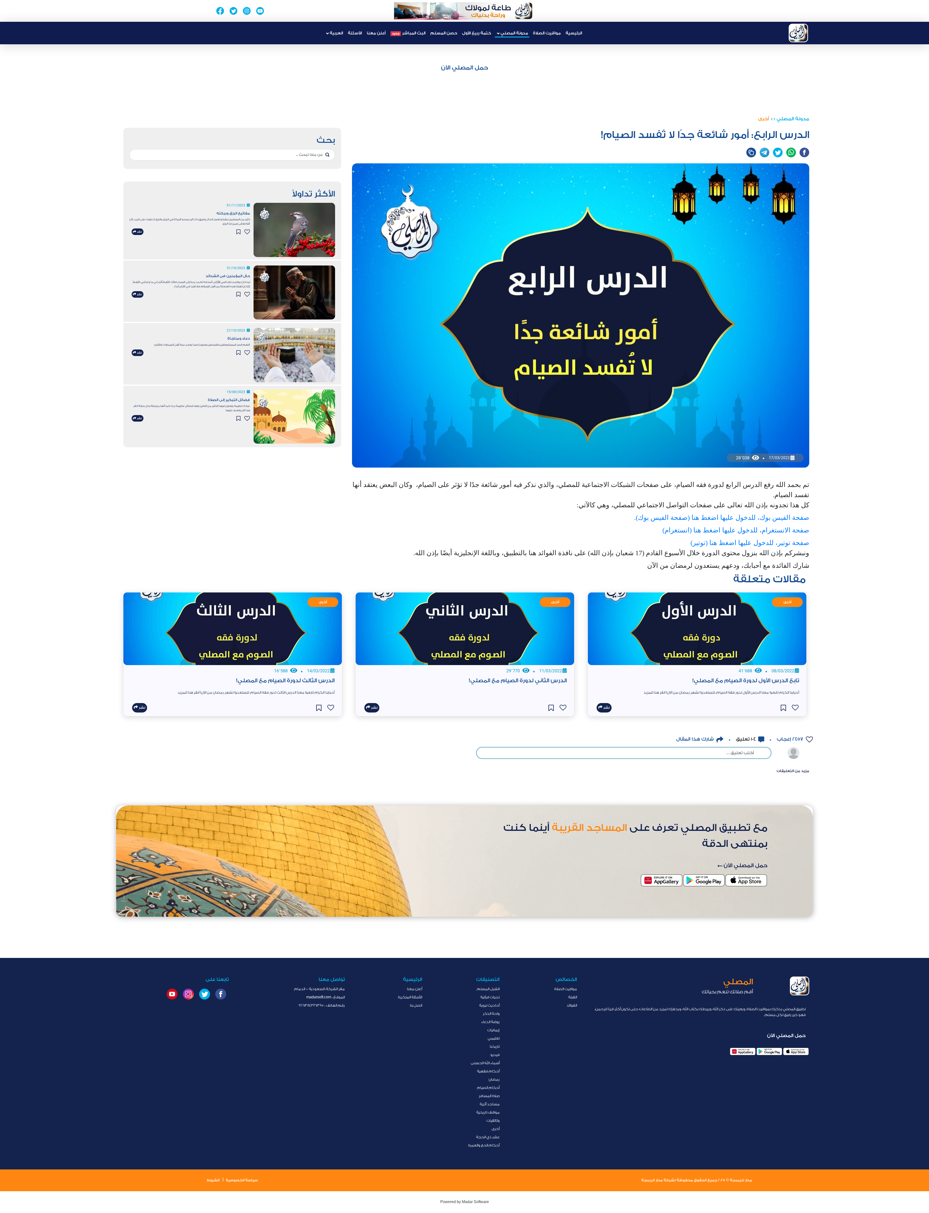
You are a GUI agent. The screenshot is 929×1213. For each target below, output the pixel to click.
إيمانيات (493, 1030)
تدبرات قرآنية (490, 997)
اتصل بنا (416, 1005)
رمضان (494, 1079)
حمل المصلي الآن (464, 67)
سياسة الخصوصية (242, 1180)
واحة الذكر (491, 1014)
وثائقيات (493, 1121)
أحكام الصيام (488, 1088)
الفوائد (572, 1005)
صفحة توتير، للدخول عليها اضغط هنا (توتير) (749, 542)
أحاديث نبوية (489, 1005)
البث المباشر (409, 33)
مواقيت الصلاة (547, 33)
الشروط (213, 1180)
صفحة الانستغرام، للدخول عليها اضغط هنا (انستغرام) (735, 530)
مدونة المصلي (793, 118)
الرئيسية (574, 33)
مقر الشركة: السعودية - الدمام (319, 989)
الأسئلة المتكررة (410, 997)
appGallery (743, 1051)
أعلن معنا (376, 33)
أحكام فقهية (488, 1071)
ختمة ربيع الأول (476, 33)
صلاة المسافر (489, 1096)
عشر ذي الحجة (488, 1137)
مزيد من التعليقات (793, 771)
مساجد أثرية (490, 1104)
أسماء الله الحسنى (485, 1063)
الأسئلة (355, 33)
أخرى (763, 118)
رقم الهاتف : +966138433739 (322, 1005)
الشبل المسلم (488, 989)
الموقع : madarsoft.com (325, 997)
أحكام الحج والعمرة (484, 1145)
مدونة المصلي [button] (514, 33)
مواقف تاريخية (488, 1112)
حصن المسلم (443, 33)
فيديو (495, 1055)
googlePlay (769, 1051)
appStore (796, 1051)
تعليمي (494, 1038)
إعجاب (789, 739)
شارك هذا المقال (695, 739)
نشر (139, 231)
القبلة (572, 997)
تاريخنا (495, 1047)
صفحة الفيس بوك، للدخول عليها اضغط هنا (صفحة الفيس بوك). (721, 517)
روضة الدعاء (490, 1022)
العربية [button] (336, 33)
